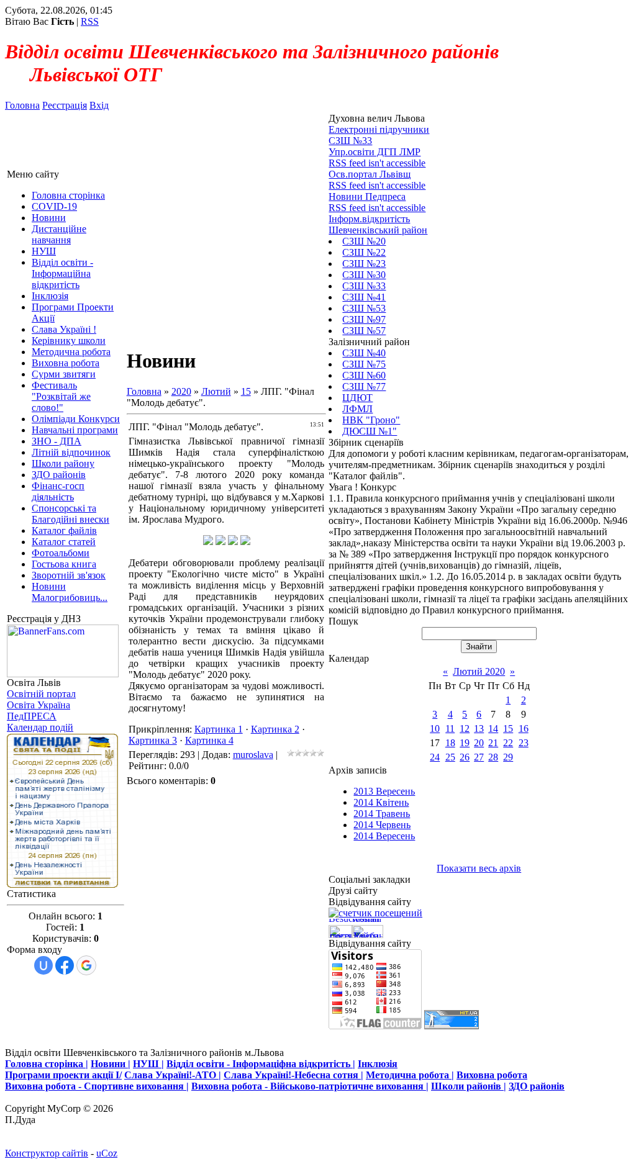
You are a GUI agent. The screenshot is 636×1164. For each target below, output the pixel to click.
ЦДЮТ (357, 397)
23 (524, 743)
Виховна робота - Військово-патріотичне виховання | (310, 1086)
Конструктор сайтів (46, 1153)
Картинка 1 (218, 729)
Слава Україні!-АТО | (172, 1075)
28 (493, 757)
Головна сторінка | (46, 1063)
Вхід (99, 105)
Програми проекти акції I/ (63, 1075)
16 (524, 728)
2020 (181, 391)
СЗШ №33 (364, 286)
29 (508, 757)
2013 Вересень (384, 791)
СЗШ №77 (364, 386)
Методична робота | (410, 1075)
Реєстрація (64, 105)
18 (450, 743)
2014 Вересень (384, 836)
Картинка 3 (153, 740)
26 (465, 757)
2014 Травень (381, 813)
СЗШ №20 (364, 241)
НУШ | (148, 1063)
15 (246, 391)
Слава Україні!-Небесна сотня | (293, 1075)
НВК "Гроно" (371, 420)
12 (465, 728)
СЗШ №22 (364, 252)
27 (479, 757)
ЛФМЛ (357, 409)
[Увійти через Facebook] (64, 965)
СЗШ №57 (364, 330)
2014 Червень (382, 824)
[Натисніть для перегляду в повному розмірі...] (208, 541)
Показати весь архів (479, 868)
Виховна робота (492, 1075)
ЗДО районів (537, 1086)
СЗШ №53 (364, 308)
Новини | (110, 1063)
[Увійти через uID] (43, 965)
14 (493, 728)
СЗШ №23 (364, 263)
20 (479, 743)
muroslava (253, 754)
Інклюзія (378, 1063)
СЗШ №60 (364, 375)
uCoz (106, 1153)
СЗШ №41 (364, 297)
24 (435, 757)
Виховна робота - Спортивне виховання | (97, 1086)
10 (435, 728)
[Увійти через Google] (86, 965)
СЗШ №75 (364, 364)
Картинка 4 (209, 740)
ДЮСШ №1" (369, 431)
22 (508, 743)
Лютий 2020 (479, 671)
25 (450, 757)
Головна (22, 105)
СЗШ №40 (364, 353)
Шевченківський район (378, 230)
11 (450, 728)
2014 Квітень (381, 802)
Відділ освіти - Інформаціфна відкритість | (260, 1063)
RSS (90, 21)
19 (465, 743)
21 (493, 743)
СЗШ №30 (364, 274)
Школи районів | (468, 1086)
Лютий (216, 391)
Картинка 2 (275, 729)
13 (479, 728)
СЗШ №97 (364, 319)
